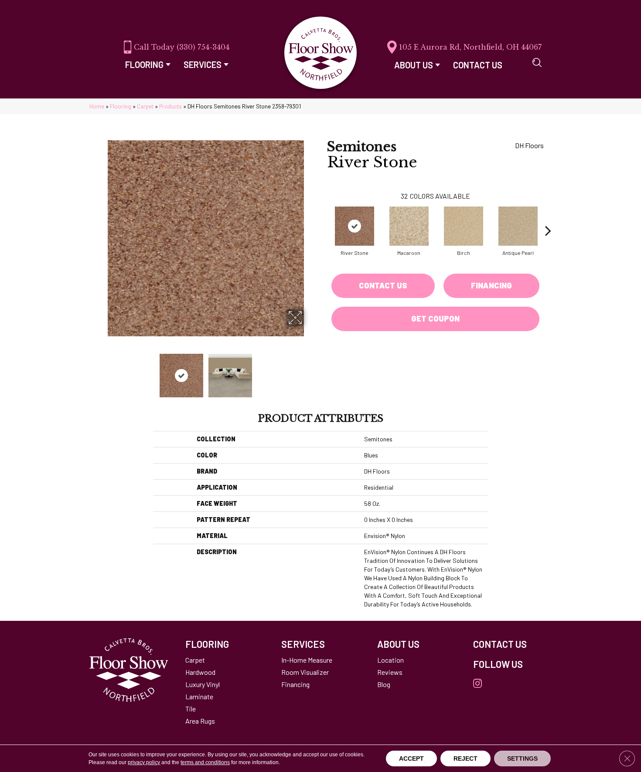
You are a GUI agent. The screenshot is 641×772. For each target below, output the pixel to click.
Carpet (145, 106)
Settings (522, 758)
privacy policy (144, 762)
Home (96, 106)
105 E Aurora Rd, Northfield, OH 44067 (470, 47)
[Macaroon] (409, 226)
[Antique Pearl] (518, 226)
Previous (101, 371)
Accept (411, 758)
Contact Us (383, 285)
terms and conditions (205, 762)
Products (170, 106)
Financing (491, 285)
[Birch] (463, 226)
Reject (465, 758)
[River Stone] (354, 226)
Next (309, 371)
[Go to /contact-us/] (512, 644)
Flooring (120, 106)
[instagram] (477, 683)
